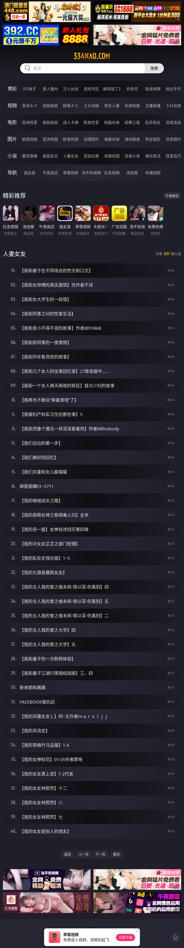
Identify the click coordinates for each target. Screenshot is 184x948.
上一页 (84, 854)
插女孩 (29, 172)
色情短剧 (153, 172)
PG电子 (29, 89)
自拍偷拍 (50, 105)
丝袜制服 (132, 105)
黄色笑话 (153, 156)
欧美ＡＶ (70, 105)
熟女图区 (153, 139)
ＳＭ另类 (173, 105)
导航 (12, 172)
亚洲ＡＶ (29, 105)
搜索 (154, 68)
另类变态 (173, 122)
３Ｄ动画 (91, 105)
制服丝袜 (112, 122)
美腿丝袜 (112, 139)
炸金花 (132, 89)
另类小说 (132, 156)
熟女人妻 (112, 105)
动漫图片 (91, 139)
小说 (12, 156)
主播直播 (153, 105)
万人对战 (70, 89)
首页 (67, 854)
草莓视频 (70, 172)
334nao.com (92, 56)
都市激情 (29, 156)
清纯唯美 (132, 139)
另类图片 (173, 139)
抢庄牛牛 (173, 89)
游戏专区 (91, 89)
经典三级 (132, 122)
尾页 (116, 854)
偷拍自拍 (50, 122)
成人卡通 (70, 122)
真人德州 (50, 89)
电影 (12, 122)
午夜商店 (50, 172)
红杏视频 (112, 172)
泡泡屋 (132, 172)
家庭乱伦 (50, 156)
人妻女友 (70, 156)
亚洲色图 (50, 139)
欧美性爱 (91, 122)
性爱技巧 (173, 156)
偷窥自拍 (29, 139)
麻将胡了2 (112, 89)
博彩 (12, 89)
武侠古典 (91, 156)
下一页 (100, 854)
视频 (12, 105)
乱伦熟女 (153, 122)
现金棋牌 (153, 89)
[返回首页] (175, 937)
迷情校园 (112, 156)
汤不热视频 (91, 172)
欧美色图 (70, 139)
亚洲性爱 (29, 122)
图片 (12, 139)
